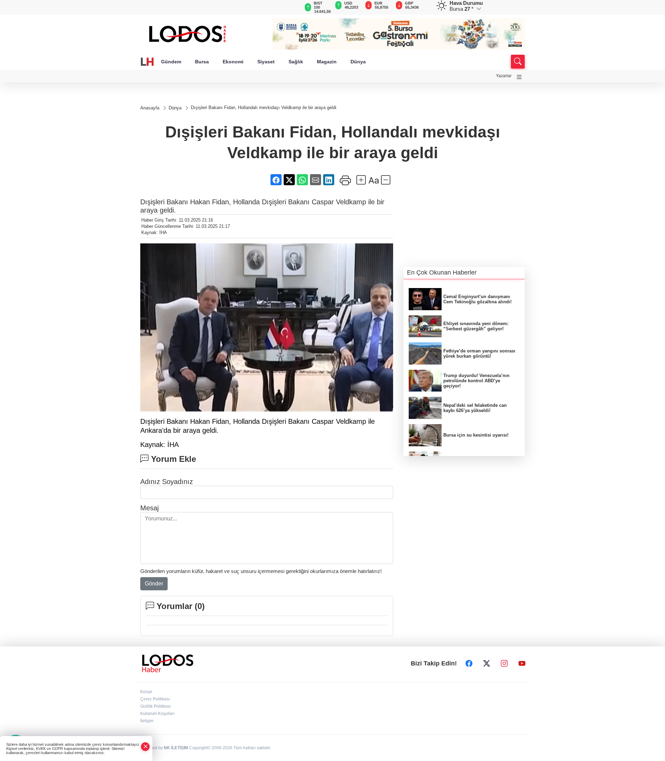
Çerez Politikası (155, 699)
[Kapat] (145, 746)
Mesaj (149, 508)
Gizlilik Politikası (155, 706)
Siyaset (266, 61)
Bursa (202, 61)
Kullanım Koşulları (157, 713)
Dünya (358, 61)
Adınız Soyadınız (166, 481)
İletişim (146, 720)
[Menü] (519, 77)
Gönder (154, 584)
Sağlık (296, 61)
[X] (487, 663)
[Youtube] (522, 663)
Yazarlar (504, 75)
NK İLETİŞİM (176, 747)
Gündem (171, 61)
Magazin (327, 61)
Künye (146, 691)
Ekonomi (233, 61)
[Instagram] (504, 663)
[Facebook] (469, 663)
